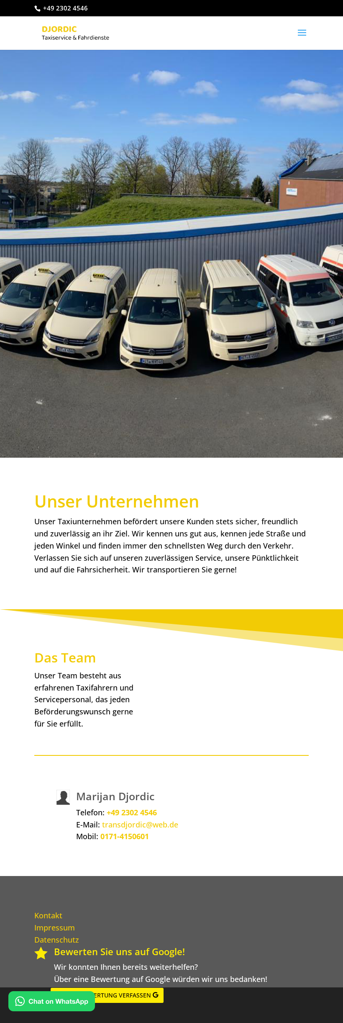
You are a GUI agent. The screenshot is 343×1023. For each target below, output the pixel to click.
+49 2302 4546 (132, 812)
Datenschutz (56, 940)
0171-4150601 (124, 836)
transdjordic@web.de (140, 824)
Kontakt (48, 915)
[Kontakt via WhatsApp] (51, 1003)
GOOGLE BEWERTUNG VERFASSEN (103, 995)
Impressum (54, 928)
